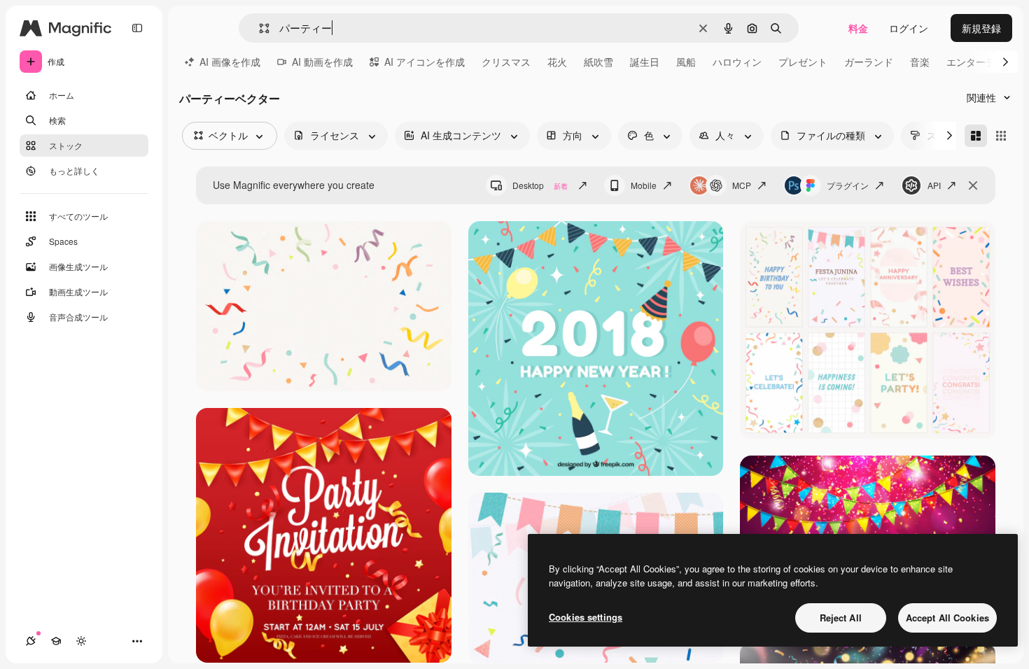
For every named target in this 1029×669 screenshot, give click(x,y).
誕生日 (644, 62)
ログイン (908, 28)
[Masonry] (976, 136)
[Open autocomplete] (258, 28)
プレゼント (802, 62)
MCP (741, 185)
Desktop (540, 185)
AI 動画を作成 (322, 62)
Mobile (644, 185)
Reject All (841, 617)
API (934, 185)
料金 (858, 28)
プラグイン (848, 185)
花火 (557, 62)
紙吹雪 (598, 62)
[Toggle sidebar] (137, 28)
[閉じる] (973, 185)
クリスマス (506, 62)
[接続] (31, 641)
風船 (686, 62)
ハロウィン (737, 62)
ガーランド (868, 62)
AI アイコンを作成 (424, 62)
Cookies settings (585, 617)
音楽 (920, 62)
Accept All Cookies (947, 617)
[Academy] (56, 641)
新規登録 (981, 28)
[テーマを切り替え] (81, 641)
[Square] (1001, 136)
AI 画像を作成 (230, 62)
